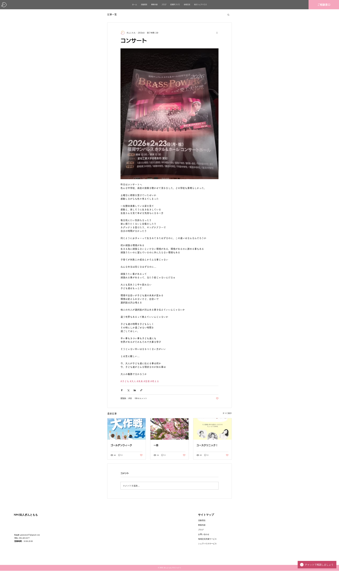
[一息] (169, 429)
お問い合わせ (203, 534)
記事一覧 (112, 14)
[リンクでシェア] (141, 390)
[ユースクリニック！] (212, 429)
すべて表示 (227, 413)
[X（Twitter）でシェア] (128, 390)
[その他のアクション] (216, 32)
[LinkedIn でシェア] (134, 390)
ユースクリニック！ (207, 445)
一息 (156, 445)
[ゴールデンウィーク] (126, 429)
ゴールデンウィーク (121, 445)
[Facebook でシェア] (122, 390)
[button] (228, 15)
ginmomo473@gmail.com (30, 535)
